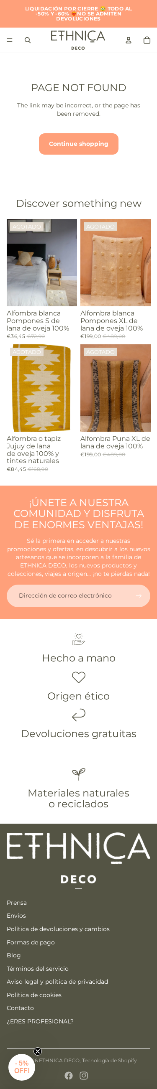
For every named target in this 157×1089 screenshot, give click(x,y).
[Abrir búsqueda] (27, 40)
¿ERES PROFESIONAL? (40, 1021)
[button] (21, 1067)
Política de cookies (34, 995)
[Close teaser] (37, 1051)
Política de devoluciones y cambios (58, 929)
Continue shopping (78, 144)
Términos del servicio (38, 968)
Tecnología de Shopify (109, 1060)
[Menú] (9, 40)
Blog (14, 955)
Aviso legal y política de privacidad (57, 981)
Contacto (20, 1008)
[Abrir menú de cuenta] (128, 40)
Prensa (17, 902)
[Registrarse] (139, 595)
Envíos (16, 915)
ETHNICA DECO (59, 1060)
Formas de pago (31, 942)
